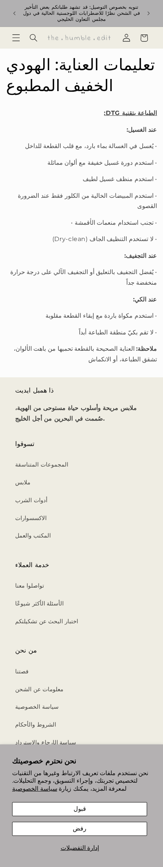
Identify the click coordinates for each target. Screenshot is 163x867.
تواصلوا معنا (29, 585)
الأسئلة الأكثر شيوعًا (39, 603)
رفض (79, 828)
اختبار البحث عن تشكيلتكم (46, 621)
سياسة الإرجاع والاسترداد (45, 742)
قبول (80, 808)
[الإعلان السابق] (14, 13)
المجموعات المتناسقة (41, 464)
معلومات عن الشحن (39, 689)
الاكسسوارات (31, 518)
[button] (16, 38)
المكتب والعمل (33, 535)
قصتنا (21, 671)
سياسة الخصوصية (34, 788)
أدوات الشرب (31, 500)
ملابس (22, 482)
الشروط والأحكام (35, 724)
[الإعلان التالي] (148, 13)
